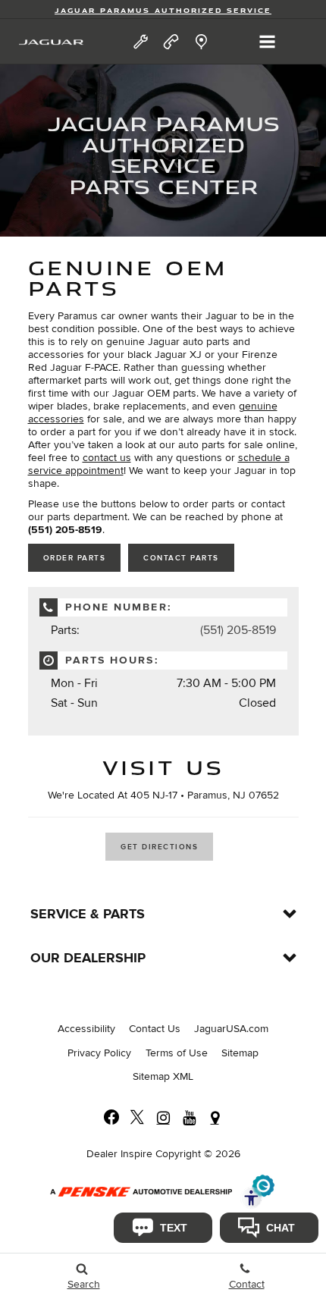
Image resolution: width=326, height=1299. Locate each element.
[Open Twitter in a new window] (137, 1117)
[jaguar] (51, 42)
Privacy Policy (99, 1052)
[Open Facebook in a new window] (111, 1117)
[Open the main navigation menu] (267, 41)
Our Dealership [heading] (88, 958)
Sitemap (240, 1052)
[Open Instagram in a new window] (163, 1117)
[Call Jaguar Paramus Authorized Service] (170, 41)
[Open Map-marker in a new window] (214, 1117)
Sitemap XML (163, 1076)
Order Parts (74, 558)
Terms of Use (177, 1052)
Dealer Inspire (119, 1153)
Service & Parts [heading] (87, 914)
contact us (107, 457)
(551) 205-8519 (238, 630)
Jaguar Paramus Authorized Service (163, 10)
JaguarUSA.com (231, 1028)
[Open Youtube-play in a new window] (188, 1117)
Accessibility (86, 1028)
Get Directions (159, 847)
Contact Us (154, 1028)
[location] (201, 41)
